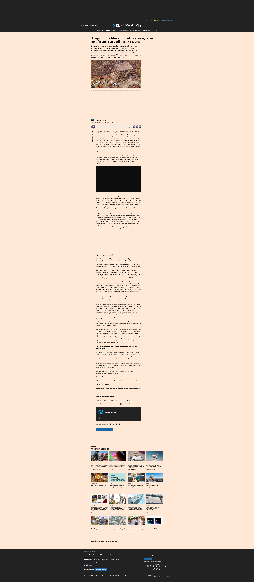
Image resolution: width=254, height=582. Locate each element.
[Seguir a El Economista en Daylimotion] (166, 566)
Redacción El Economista (132, 469)
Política (93, 462)
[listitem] (93, 127)
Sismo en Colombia (117, 30)
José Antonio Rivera (132, 512)
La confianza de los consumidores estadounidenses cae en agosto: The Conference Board (99, 530)
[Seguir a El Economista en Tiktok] (159, 569)
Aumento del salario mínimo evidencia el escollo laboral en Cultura (118, 388)
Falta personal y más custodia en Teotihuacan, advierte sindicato (117, 381)
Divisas (155, 30)
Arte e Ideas (93, 34)
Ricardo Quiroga (101, 120)
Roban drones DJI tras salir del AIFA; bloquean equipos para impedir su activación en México (153, 465)
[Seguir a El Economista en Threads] (156, 569)
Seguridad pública (101, 403)
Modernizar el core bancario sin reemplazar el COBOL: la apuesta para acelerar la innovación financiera (117, 487)
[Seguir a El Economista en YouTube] (156, 566)
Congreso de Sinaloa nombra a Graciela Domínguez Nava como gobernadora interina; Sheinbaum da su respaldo (136, 465)
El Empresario (103, 554)
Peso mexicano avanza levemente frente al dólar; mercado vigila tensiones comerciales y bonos (117, 530)
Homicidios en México (114, 400)
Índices (151, 30)
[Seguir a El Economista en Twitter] (150, 566)
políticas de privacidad (156, 561)
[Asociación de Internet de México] (168, 577)
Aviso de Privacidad (96, 559)
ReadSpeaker (130, 127)
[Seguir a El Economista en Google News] (153, 569)
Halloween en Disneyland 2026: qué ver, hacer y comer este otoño (99, 486)
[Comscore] (159, 577)
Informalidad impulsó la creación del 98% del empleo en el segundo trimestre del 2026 (135, 530)
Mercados (130, 483)
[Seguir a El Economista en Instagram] (163, 566)
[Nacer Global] (88, 565)
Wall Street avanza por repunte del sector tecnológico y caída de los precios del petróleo (136, 487)
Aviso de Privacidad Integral (107, 559)
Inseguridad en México (114, 403)
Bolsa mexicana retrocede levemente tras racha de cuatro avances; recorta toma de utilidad (135, 508)
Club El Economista (111, 554)
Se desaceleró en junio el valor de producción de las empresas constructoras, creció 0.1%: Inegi (117, 508)
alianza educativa (137, 30)
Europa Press (149, 534)
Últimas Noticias (101, 30)
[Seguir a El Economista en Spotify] (159, 566)
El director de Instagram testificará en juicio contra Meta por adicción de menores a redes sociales (117, 465)
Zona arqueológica (101, 400)
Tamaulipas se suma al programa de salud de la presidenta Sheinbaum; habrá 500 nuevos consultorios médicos (99, 509)
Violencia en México (127, 400)
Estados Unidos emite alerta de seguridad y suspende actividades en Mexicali (154, 487)
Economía (93, 526)
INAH (137, 403)
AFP (147, 512)
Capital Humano (131, 526)
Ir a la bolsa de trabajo (101, 569)
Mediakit (92, 557)
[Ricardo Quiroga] (92, 120)
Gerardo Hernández (132, 534)
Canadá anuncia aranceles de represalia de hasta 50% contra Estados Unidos (153, 508)
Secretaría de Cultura (127, 403)
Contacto (117, 559)
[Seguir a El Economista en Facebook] (147, 566)
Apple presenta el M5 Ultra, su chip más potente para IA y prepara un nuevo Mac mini (154, 530)
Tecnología (111, 462)
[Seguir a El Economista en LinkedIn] (153, 566)
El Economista (96, 554)
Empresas (111, 483)
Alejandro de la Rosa (114, 512)
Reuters (112, 469)
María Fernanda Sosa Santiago (152, 469)
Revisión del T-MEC (127, 30)
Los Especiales (94, 483)
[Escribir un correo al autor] (99, 418)
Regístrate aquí (148, 558)
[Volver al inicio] (110, 551)
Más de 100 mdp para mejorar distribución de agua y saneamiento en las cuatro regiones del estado (99, 465)
